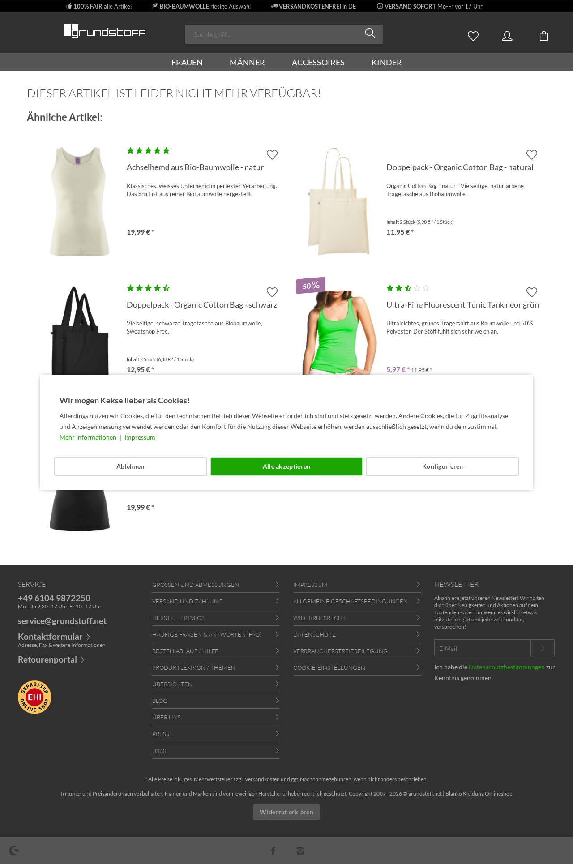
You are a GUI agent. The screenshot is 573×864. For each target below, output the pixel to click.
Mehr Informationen (89, 437)
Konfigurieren (442, 466)
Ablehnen (130, 466)
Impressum (139, 437)
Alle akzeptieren (286, 466)
